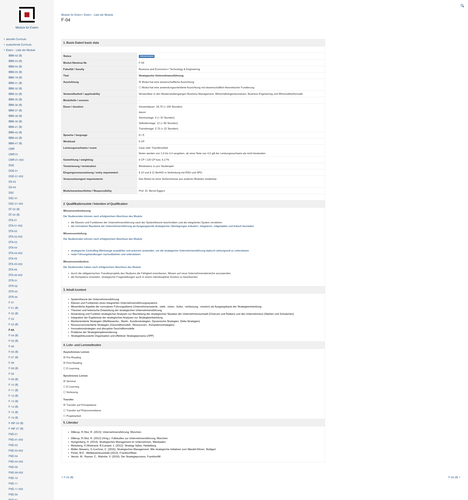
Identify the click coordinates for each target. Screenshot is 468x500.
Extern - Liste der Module (98, 14)
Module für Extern (71, 14)
